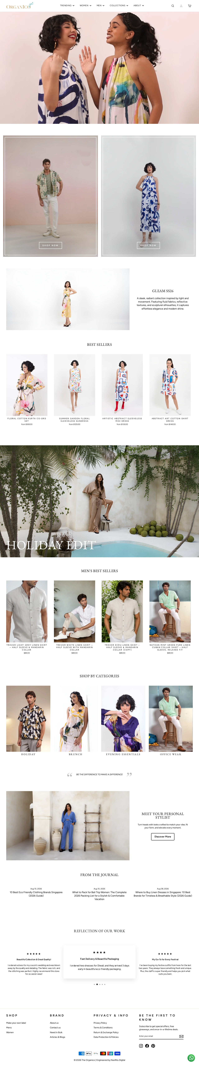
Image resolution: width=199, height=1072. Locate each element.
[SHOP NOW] (50, 196)
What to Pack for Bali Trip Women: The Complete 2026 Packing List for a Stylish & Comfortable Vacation (99, 896)
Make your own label (16, 1023)
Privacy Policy (100, 1023)
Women (84, 5)
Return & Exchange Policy (106, 1032)
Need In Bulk (56, 1032)
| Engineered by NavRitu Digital (110, 1060)
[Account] (181, 5)
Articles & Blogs (57, 1037)
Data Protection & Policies (106, 1037)
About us (54, 1023)
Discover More (163, 836)
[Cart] (189, 5)
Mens (9, 1027)
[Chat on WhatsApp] (191, 1058)
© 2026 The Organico (84, 1060)
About (137, 5)
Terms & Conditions (103, 1027)
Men (99, 5)
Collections (117, 5)
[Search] (172, 5)
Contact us (55, 1027)
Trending (65, 5)
